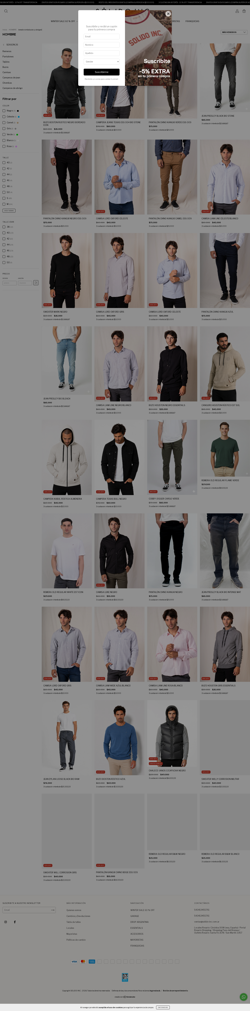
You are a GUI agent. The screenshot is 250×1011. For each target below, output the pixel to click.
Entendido (163, 1007)
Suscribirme (102, 72)
